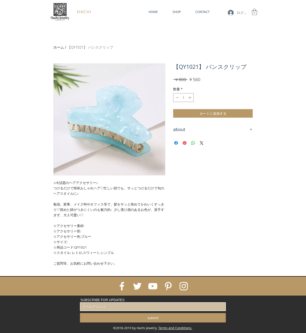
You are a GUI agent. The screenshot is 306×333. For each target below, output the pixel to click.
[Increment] (190, 97)
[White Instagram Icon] (183, 286)
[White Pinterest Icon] (168, 286)
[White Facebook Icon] (121, 286)
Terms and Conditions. (175, 328)
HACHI (84, 11)
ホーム (58, 47)
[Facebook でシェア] (176, 143)
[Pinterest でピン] (184, 143)
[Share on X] (201, 143)
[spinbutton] (183, 97)
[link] (254, 12)
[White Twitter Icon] (137, 286)
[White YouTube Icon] (152, 286)
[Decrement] (177, 97)
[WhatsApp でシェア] (193, 143)
